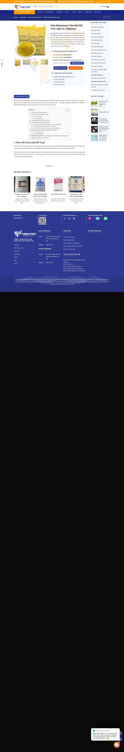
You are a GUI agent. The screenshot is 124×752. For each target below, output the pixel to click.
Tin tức (74, 12)
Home (16, 17)
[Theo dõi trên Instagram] (69, 218)
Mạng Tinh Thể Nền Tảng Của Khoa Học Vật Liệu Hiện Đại (103, 138)
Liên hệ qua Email (75, 68)
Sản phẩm (60, 12)
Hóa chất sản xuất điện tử (98, 60)
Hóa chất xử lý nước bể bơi (98, 78)
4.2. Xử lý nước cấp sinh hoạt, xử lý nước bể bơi (44, 126)
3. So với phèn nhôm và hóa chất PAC (40, 120)
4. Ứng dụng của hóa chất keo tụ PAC (40, 122)
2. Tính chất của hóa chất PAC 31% (39, 114)
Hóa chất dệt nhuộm (97, 40)
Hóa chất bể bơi (95, 30)
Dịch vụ (67, 12)
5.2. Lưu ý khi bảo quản (38, 134)
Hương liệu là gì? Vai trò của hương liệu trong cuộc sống (104, 129)
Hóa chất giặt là (95, 43)
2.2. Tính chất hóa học (38, 118)
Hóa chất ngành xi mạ (97, 53)
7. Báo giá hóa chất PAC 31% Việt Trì (39, 138)
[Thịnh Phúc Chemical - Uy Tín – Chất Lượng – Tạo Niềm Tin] (22, 6)
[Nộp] (35, 6)
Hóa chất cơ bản (95, 33)
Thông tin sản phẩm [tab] (21, 96)
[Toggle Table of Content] (67, 110)
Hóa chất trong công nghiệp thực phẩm (99, 71)
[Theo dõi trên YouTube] (109, 1)
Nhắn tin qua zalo (60, 68)
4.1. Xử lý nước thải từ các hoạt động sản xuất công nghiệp (47, 124)
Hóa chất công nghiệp (97, 37)
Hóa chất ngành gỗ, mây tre (99, 50)
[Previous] (16, 41)
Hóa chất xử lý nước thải (98, 90)
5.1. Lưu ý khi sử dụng (38, 132)
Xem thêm (49, 166)
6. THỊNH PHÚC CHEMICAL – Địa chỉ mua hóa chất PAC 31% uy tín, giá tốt (49, 136)
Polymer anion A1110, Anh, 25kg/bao (22, 195)
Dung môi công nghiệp (97, 27)
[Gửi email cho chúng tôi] (107, 1)
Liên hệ (80, 12)
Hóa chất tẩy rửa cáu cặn (98, 63)
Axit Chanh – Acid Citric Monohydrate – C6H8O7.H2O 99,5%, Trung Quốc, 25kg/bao (76, 196)
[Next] (45, 41)
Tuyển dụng (88, 12)
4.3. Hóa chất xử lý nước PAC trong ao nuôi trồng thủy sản (46, 128)
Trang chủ (40, 12)
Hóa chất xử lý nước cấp (51, 17)
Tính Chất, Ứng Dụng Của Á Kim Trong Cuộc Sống (103, 120)
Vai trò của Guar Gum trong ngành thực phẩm (103, 104)
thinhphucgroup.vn (68, 280)
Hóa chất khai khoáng (97, 46)
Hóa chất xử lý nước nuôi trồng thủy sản (99, 86)
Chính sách (97, 12)
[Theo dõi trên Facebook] (106, 1)
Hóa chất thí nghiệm (96, 66)
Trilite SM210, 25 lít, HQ (58, 194)
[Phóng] (16, 56)
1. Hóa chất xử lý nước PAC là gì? (38, 112)
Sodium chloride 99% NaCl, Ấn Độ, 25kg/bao (40, 195)
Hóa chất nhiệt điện (96, 56)
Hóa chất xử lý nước (35, 17)
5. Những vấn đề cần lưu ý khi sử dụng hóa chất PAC (43, 130)
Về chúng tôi (49, 12)
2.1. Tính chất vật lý (37, 116)
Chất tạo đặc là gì (104, 112)
